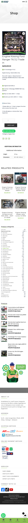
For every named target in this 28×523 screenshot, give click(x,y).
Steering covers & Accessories (10, 276)
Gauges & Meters (7, 254)
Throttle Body (6, 284)
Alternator (5, 236)
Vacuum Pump (6, 289)
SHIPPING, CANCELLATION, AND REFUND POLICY (14, 497)
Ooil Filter (5, 265)
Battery (4, 237)
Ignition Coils (6, 259)
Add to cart (10, 125)
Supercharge (6, 279)
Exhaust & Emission (7, 250)
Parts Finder (7, 471)
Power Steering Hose (8, 267)
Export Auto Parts (9, 479)
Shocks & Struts (6, 273)
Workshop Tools (5, 296)
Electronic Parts (6, 246)
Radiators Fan (6, 271)
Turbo (4, 287)
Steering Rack (6, 278)
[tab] (14, 146)
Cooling (4, 243)
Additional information (13, 146)
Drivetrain (5, 245)
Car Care (3, 229)
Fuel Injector (5, 251)
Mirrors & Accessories (8, 262)
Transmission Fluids (7, 285)
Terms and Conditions (14, 495)
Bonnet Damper (6, 240)
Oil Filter (4, 264)
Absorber (5, 232)
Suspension (5, 281)
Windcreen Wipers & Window (10, 290)
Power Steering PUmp (8, 268)
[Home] (4, 1)
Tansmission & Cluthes (8, 282)
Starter (4, 275)
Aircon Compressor (7, 234)
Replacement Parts (5, 231)
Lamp (4, 261)
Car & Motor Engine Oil (8, 242)
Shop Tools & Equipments (11, 476)
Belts (4, 239)
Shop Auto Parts (8, 474)
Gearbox (5, 256)
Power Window (6, 270)
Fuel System (5, 253)
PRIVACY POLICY (14, 498)
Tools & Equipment (5, 292)
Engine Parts (11, 134)
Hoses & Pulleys (6, 257)
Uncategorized (4, 295)
